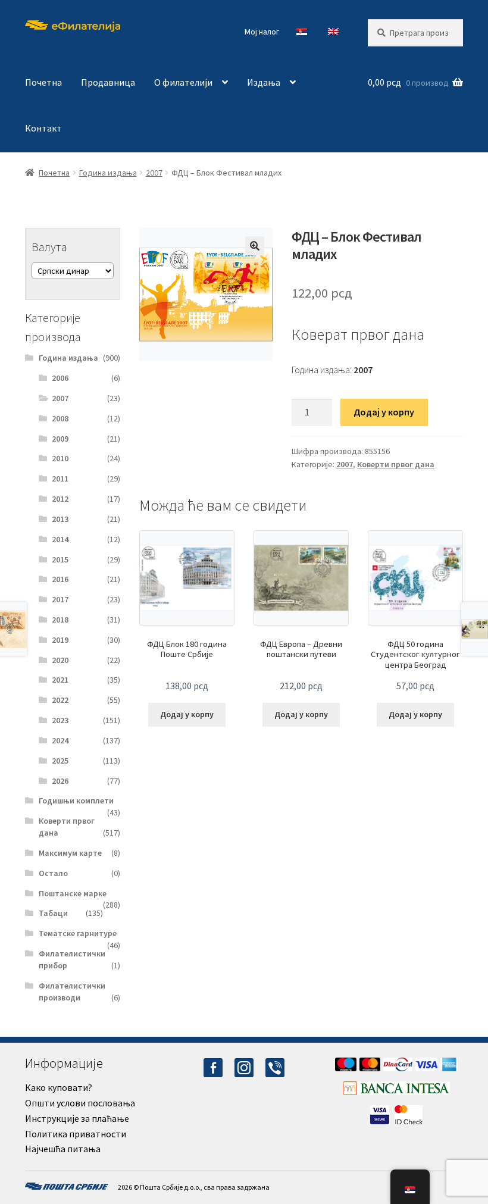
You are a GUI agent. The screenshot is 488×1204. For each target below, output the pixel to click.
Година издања (108, 172)
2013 (60, 519)
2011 (60, 478)
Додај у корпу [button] (187, 714)
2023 (60, 720)
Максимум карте (70, 853)
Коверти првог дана (395, 464)
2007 (154, 172)
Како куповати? (58, 1087)
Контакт (43, 128)
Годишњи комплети (76, 800)
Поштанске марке (73, 893)
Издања (263, 82)
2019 (60, 639)
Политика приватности (75, 1134)
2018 (60, 619)
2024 (60, 740)
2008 (60, 418)
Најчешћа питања (63, 1149)
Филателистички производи (72, 991)
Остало (53, 873)
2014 (60, 539)
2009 (60, 438)
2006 (60, 378)
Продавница (108, 82)
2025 (60, 760)
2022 (60, 700)
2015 (60, 559)
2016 (60, 579)
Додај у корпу (384, 412)
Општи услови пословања (80, 1103)
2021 (60, 679)
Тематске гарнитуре (78, 933)
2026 (60, 780)
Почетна (43, 82)
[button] (254, 245)
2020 (60, 660)
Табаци (53, 913)
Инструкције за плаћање (77, 1118)
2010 (60, 458)
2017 (60, 599)
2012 (60, 498)
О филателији (183, 82)
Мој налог (262, 31)
